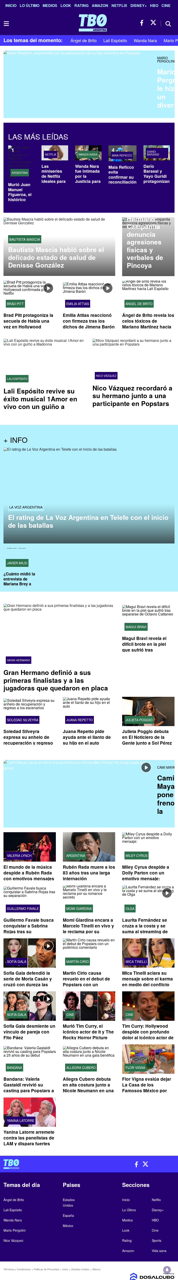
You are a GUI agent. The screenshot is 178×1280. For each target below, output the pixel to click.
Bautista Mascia (24, 239)
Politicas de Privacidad (46, 1269)
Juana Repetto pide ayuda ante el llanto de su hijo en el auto (87, 737)
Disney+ (138, 5)
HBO (154, 5)
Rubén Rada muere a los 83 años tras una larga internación (89, 872)
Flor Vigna (135, 1067)
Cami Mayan (167, 767)
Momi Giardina (79, 908)
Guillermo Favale (23, 908)
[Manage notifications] (167, 1270)
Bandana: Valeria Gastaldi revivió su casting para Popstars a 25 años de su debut (28, 1087)
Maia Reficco (122, 155)
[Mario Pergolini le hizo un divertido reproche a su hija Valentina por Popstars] (78, 84)
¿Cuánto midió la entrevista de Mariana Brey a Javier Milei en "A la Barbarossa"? (21, 583)
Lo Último (29, 5)
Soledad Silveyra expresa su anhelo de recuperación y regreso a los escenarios (28, 740)
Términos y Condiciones (17, 1269)
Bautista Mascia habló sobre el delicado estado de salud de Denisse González (56, 257)
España (68, 1215)
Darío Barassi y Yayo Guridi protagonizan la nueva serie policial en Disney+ (156, 181)
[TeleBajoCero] (44, 1164)
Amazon (100, 5)
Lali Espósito (115, 40)
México (68, 1225)
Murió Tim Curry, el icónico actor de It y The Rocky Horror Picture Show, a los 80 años (88, 1034)
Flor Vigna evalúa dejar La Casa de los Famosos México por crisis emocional (146, 1087)
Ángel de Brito (83, 40)
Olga (130, 908)
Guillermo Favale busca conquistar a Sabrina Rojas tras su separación (28, 928)
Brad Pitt (15, 303)
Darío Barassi (153, 153)
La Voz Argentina (26, 507)
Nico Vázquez (106, 375)
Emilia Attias (77, 303)
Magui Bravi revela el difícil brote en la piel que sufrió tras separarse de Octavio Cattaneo (145, 650)
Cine (166, 5)
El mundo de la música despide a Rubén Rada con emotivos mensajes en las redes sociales (28, 875)
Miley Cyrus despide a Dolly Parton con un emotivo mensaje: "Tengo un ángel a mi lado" (145, 878)
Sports (156, 1240)
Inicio (10, 5)
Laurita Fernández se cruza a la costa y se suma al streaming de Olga (145, 928)
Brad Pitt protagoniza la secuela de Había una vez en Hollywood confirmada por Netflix (28, 324)
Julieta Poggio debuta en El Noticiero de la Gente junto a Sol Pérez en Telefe (147, 740)
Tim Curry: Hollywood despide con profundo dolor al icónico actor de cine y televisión (148, 1034)
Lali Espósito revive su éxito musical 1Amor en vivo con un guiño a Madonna (40, 402)
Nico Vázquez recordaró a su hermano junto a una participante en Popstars (132, 395)
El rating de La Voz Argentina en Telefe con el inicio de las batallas (88, 521)
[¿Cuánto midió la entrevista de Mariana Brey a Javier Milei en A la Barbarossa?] (22, 558)
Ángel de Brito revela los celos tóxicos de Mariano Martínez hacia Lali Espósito (148, 324)
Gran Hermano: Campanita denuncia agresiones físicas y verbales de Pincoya (145, 238)
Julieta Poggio (139, 719)
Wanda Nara (145, 40)
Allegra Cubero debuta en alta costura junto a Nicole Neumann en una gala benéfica (88, 1087)
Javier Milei (17, 563)
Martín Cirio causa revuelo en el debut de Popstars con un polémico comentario (86, 981)
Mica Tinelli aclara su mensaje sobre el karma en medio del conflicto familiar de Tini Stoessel (147, 981)
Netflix (119, 5)
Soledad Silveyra (22, 719)
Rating (81, 5)
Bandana (14, 1067)
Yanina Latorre (20, 1120)
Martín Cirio (77, 961)
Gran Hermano (18, 660)
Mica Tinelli (136, 961)
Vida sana (159, 1250)
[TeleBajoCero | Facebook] (143, 23)
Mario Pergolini (166, 59)
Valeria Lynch (19, 855)
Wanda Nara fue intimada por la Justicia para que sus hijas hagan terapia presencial (88, 183)
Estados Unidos (80, 1269)
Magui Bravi (136, 626)
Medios (50, 5)
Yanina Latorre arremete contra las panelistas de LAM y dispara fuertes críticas (28, 1140)
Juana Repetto (79, 719)
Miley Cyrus (136, 855)
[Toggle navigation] (6, 23)
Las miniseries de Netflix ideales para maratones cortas (53, 178)
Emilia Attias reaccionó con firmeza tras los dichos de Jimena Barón (89, 321)
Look (65, 5)
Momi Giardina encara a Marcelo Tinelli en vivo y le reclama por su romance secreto (88, 928)
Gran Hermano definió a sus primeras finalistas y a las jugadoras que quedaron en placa (55, 680)
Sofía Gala (16, 961)
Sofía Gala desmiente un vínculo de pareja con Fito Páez (29, 1032)
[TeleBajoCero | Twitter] (153, 23)
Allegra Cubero (81, 1067)
